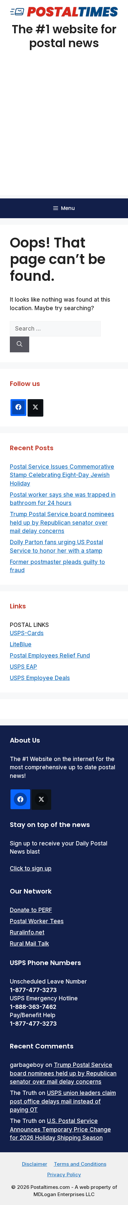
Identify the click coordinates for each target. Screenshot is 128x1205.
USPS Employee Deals (40, 678)
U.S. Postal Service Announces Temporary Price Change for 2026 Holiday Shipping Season (60, 1129)
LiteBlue (21, 644)
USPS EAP (23, 666)
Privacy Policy (64, 1174)
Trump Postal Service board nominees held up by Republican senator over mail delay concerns (62, 522)
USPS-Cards (27, 633)
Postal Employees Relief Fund (50, 655)
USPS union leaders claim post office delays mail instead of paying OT (63, 1101)
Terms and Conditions (80, 1164)
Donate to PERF (31, 910)
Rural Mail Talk (29, 943)
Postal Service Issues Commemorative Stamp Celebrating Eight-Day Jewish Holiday (62, 475)
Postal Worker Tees (37, 921)
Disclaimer (34, 1164)
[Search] (19, 344)
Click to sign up (31, 868)
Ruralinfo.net (27, 932)
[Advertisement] (64, 131)
